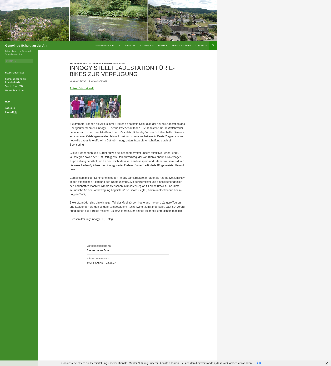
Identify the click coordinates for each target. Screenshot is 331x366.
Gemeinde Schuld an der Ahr (26, 45)
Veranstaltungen (181, 45)
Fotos (161, 45)
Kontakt (199, 45)
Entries (11, 112)
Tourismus (145, 45)
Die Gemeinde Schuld (106, 45)
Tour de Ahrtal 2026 (14, 86)
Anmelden (10, 108)
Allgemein (76, 63)
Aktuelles (129, 45)
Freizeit (87, 63)
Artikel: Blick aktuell (82, 88)
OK (259, 363)
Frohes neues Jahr (99, 248)
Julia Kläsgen (99, 81)
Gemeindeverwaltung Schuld (110, 63)
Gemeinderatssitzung (15, 90)
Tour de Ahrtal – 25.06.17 (101, 260)
